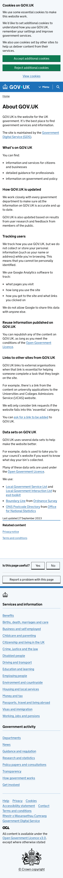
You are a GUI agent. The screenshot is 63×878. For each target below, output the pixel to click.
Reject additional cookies (31, 68)
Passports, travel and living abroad (26, 702)
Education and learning (18, 669)
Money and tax (13, 696)
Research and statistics (19, 758)
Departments (12, 738)
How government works (19, 778)
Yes (40, 566)
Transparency (12, 771)
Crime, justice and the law (20, 649)
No (55, 566)
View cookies (31, 76)
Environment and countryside (23, 682)
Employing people (15, 676)
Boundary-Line (16, 501)
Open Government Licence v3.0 (24, 838)
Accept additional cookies (31, 58)
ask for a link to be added (31, 417)
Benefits (8, 615)
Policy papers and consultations (24, 765)
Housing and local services (21, 689)
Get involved (11, 785)
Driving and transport (17, 662)
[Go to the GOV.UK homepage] (16, 87)
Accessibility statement (19, 806)
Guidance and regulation (19, 751)
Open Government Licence (26, 471)
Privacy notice (11, 531)
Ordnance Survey (45, 501)
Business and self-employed (22, 629)
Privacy (17, 801)
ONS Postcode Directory (23, 507)
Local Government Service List (26, 487)
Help (6, 801)
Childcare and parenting (19, 635)
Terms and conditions (15, 538)
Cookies (31, 801)
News (7, 744)
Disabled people (14, 656)
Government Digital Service (21, 821)
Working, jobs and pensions (21, 716)
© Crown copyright (31, 869)
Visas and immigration (17, 709)
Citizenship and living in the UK (24, 642)
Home (6, 96)
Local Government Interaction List (29, 491)
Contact (43, 806)
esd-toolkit (13, 495)
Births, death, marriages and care (25, 622)
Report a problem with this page (32, 579)
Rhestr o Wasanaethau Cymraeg (25, 816)
